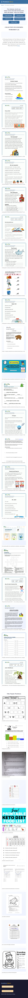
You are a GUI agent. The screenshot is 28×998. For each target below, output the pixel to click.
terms (18, 45)
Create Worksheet (8, 15)
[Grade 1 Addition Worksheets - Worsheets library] (14, 648)
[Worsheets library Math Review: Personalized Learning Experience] (14, 533)
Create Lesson (8, 18)
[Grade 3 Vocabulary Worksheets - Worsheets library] (14, 397)
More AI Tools (14, 22)
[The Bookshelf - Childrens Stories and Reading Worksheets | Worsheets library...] (14, 147)
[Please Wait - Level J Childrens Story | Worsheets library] (14, 119)
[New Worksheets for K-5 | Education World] (14, 285)
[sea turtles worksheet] (14, 904)
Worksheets (6, 983)
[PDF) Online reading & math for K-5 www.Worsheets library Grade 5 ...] (14, 620)
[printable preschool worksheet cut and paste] (14, 711)
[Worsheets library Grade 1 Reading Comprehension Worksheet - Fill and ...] (14, 339)
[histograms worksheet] (14, 739)
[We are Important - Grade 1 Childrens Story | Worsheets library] (14, 174)
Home (2, 5)
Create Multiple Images (19, 18)
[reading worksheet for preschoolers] (14, 792)
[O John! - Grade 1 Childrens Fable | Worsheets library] (14, 508)
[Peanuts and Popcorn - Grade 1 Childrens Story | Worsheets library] (14, 481)
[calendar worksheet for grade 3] (14, 850)
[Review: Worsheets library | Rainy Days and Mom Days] (14, 562)
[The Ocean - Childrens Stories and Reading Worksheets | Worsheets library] (14, 258)
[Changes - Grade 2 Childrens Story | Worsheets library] (14, 425)
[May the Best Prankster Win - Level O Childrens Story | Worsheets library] (14, 592)
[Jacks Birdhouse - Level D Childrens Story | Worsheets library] (14, 675)
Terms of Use (7, 986)
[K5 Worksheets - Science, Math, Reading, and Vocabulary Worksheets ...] (14, 366)
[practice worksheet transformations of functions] (14, 879)
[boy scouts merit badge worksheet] (14, 932)
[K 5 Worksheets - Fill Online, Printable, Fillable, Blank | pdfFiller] (14, 454)
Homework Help (20, 15)
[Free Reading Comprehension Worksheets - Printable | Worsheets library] (14, 91)
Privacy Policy (8, 991)
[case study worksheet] (14, 768)
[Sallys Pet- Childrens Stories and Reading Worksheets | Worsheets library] (14, 314)
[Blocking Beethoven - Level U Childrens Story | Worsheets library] (14, 230)
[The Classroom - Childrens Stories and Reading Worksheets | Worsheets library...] (14, 202)
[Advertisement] (14, 61)
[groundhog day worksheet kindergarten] (14, 959)
